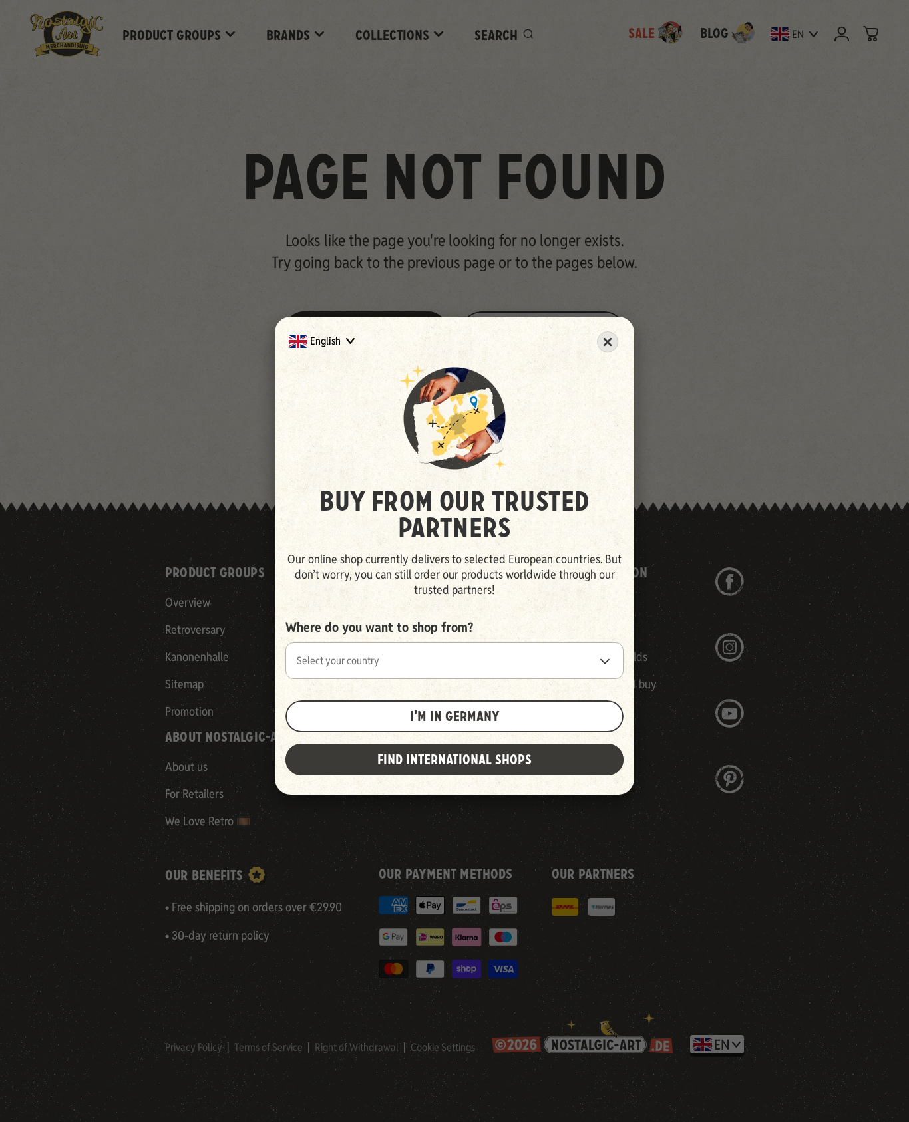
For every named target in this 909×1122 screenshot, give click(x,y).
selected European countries (532, 559)
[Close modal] (607, 341)
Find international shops (454, 760)
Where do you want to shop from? (379, 627)
